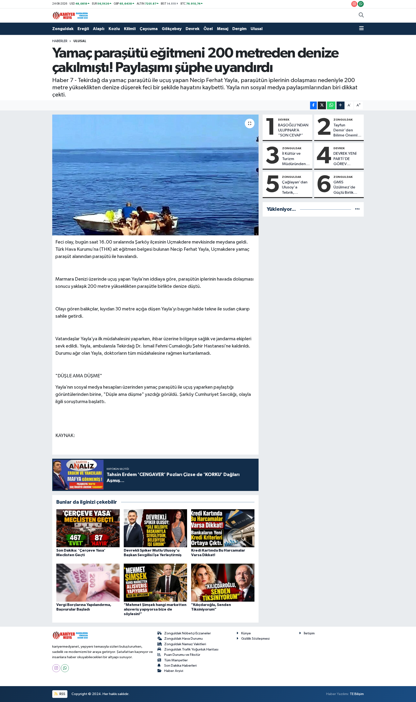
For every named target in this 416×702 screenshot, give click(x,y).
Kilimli (130, 29)
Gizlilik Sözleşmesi (255, 638)
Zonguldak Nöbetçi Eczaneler (187, 633)
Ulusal (257, 29)
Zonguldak (62, 29)
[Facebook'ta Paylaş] (313, 105)
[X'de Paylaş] (322, 105)
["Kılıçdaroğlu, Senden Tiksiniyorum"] (222, 582)
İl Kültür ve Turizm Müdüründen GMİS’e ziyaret (295, 159)
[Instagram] (56, 668)
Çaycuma (149, 29)
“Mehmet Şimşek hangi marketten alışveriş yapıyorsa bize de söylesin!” (155, 609)
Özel (208, 29)
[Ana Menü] (361, 29)
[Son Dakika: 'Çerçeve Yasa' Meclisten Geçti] (88, 528)
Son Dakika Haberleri (180, 665)
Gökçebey (172, 29)
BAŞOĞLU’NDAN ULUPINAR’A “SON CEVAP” (293, 130)
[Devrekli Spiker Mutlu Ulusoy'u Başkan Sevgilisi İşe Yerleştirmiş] (155, 528)
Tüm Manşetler (176, 660)
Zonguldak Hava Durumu (183, 638)
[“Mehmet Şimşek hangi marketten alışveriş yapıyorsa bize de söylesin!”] (155, 582)
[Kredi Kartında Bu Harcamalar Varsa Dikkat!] (222, 528)
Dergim (239, 29)
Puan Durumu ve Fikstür (182, 655)
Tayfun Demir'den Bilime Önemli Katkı (345, 130)
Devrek (192, 29)
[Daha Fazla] (340, 105)
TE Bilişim (357, 694)
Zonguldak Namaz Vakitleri (185, 644)
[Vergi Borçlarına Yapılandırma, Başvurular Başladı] (88, 582)
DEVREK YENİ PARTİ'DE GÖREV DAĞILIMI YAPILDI (345, 159)
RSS (62, 694)
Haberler (59, 41)
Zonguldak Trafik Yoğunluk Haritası (191, 649)
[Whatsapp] (65, 668)
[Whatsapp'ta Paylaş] (331, 105)
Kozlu (114, 29)
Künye (246, 633)
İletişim (309, 633)
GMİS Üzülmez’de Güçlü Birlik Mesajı (344, 187)
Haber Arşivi (173, 671)
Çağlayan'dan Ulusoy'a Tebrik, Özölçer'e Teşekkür (294, 187)
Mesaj (222, 29)
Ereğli (83, 29)
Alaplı (98, 29)
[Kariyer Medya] (70, 15)
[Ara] (361, 16)
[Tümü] (357, 209)
